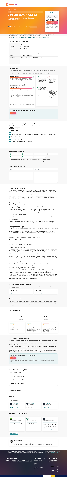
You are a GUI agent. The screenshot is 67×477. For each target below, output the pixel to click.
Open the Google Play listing (15, 144)
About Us (54, 1)
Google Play (26, 63)
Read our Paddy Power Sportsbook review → (49, 429)
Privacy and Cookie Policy (38, 467)
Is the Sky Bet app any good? (15, 372)
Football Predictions (49, 4)
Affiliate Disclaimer (37, 466)
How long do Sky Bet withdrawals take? (17, 383)
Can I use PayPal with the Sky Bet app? (17, 376)
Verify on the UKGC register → (14, 293)
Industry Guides (58, 4)
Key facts (14, 37)
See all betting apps (14, 433)
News (50, 1)
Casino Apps (34, 4)
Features (29, 37)
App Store (22, 63)
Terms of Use (36, 468)
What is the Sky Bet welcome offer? (17, 379)
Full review (39, 37)
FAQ (47, 37)
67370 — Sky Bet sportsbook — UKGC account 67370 (29, 59)
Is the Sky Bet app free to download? (17, 386)
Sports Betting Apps (26, 4)
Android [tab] (11, 128)
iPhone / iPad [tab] (17, 128)
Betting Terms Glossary (38, 460)
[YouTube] (7, 1)
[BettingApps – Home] (11, 4)
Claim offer (52, 22)
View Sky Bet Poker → (46, 407)
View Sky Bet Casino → (14, 407)
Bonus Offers (46, 1)
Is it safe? (44, 37)
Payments (34, 37)
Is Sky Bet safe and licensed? (15, 390)
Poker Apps (41, 4)
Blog (35, 464)
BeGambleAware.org (25, 362)
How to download (33, 26)
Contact (58, 1)
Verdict (19, 37)
